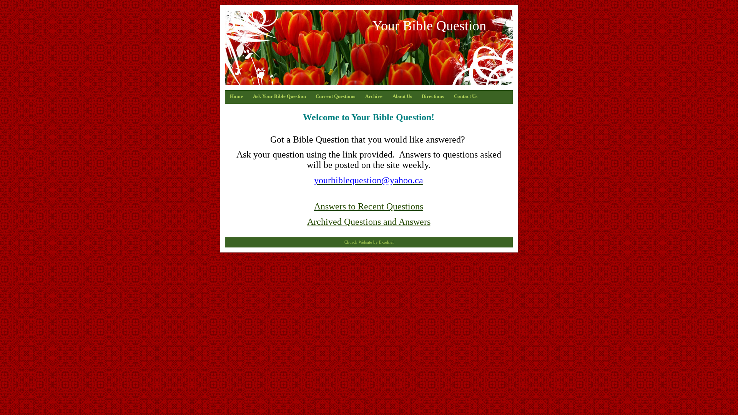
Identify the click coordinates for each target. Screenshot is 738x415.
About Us (402, 96)
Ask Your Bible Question (279, 96)
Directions (433, 96)
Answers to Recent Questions (368, 206)
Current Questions (335, 96)
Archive (373, 96)
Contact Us (465, 96)
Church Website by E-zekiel (369, 242)
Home (236, 96)
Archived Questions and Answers (368, 222)
